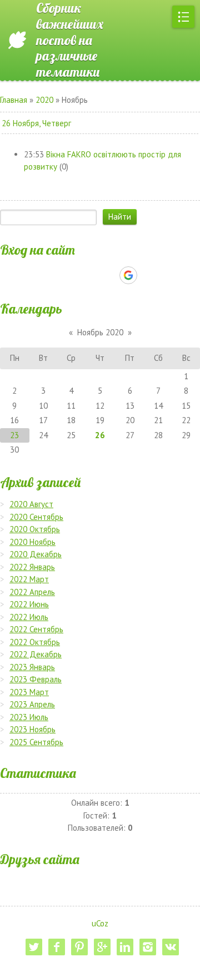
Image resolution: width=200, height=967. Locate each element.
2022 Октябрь (34, 642)
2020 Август (31, 504)
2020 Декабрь (35, 554)
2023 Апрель (32, 704)
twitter (34, 947)
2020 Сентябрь (36, 517)
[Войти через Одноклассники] (147, 275)
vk (170, 947)
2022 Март (29, 579)
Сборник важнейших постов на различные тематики (69, 40)
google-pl (102, 947)
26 (100, 435)
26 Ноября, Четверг (36, 123)
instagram (147, 947)
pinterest (79, 947)
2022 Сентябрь (36, 629)
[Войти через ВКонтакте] (71, 275)
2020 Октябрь (34, 529)
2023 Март (29, 692)
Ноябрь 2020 (100, 332)
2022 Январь (32, 567)
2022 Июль (28, 617)
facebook (56, 947)
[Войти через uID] (52, 275)
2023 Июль (28, 717)
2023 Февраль (35, 679)
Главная (13, 100)
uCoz (100, 923)
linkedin (125, 947)
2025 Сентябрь (36, 742)
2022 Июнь (29, 604)
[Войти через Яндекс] (109, 275)
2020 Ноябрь (32, 542)
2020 (44, 100)
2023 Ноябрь (32, 729)
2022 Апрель (32, 592)
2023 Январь (32, 667)
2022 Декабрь (35, 654)
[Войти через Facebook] (90, 275)
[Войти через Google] (128, 275)
